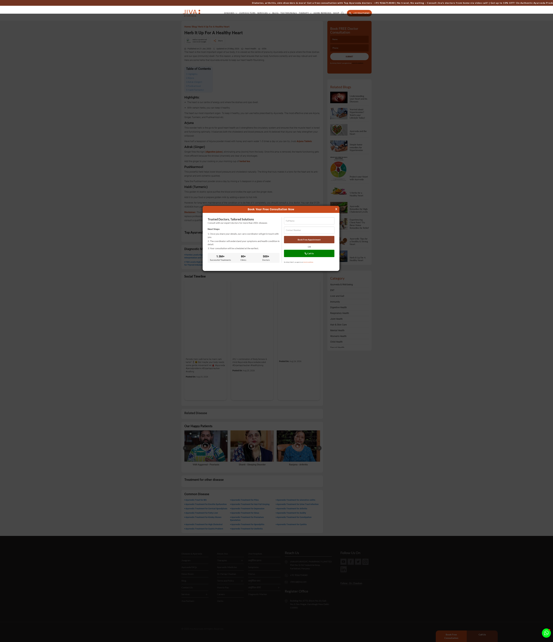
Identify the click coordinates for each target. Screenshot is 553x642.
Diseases (229, 13)
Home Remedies (322, 13)
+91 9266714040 (361, 2)
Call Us (310, 253)
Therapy (304, 13)
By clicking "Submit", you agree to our (298, 262)
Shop (336, 13)
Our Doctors (247, 13)
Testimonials (288, 13)
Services (262, 13)
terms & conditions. (308, 262)
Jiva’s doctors (423, 2)
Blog (275, 13)
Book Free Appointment (309, 239)
